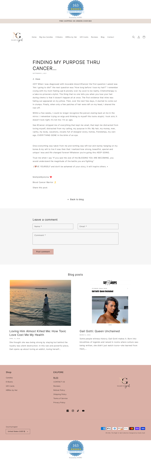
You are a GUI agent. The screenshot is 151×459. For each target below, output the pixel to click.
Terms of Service (60, 398)
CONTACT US (59, 382)
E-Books (9, 382)
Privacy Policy (59, 402)
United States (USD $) (16, 431)
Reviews (56, 386)
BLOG (55, 378)
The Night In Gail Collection (120, 433)
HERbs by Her (11, 390)
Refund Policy (59, 390)
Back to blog (77, 199)
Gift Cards (10, 386)
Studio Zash (141, 433)
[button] (133, 37)
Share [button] (37, 79)
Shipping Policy (59, 394)
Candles (9, 378)
